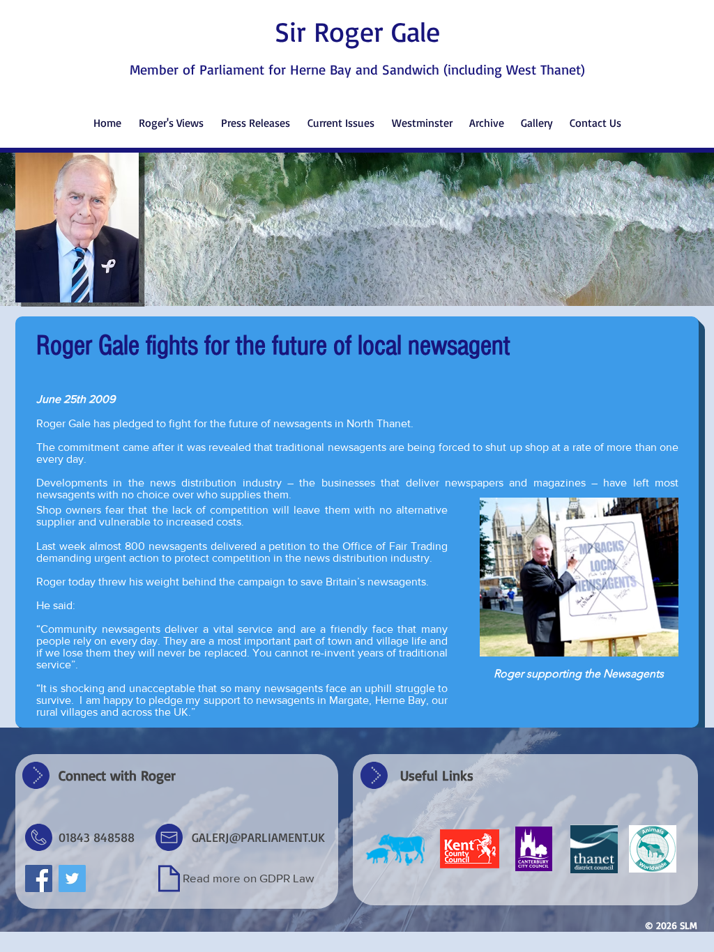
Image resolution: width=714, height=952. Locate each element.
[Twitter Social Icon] (72, 878)
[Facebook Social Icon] (38, 878)
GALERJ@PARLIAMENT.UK (258, 837)
